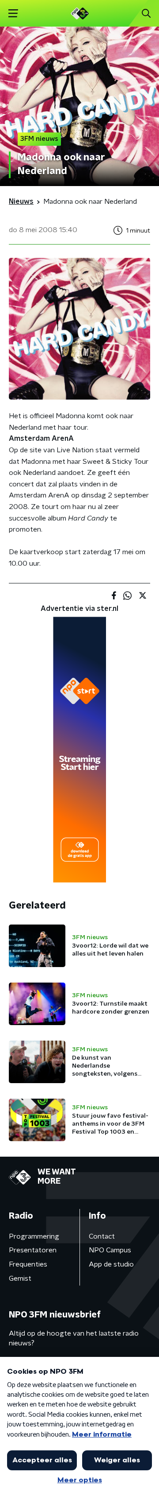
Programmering (34, 1236)
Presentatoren (33, 1250)
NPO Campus (110, 1250)
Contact (102, 1236)
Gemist (20, 1278)
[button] (13, 13)
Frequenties (28, 1264)
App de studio (111, 1264)
